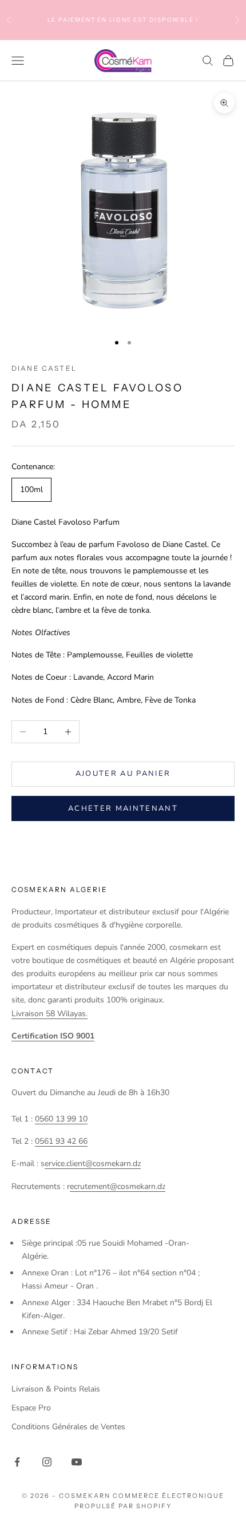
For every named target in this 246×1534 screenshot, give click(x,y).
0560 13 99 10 (61, 1118)
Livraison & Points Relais (55, 1389)
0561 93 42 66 (61, 1141)
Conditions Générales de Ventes (68, 1426)
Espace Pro (31, 1407)
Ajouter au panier (123, 773)
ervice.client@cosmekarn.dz (93, 1163)
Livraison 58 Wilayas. (49, 1013)
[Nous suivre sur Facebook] (17, 1462)
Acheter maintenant (123, 808)
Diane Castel (44, 368)
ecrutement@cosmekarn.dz (117, 1186)
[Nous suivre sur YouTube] (76, 1462)
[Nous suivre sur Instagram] (47, 1462)
